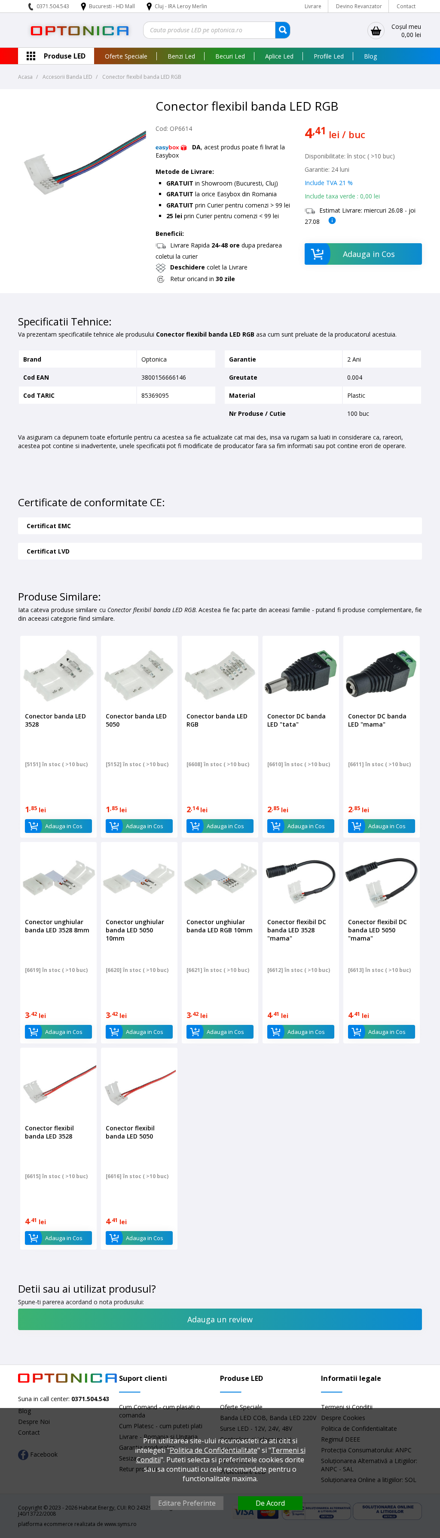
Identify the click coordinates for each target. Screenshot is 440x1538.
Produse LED (65, 56)
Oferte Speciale (126, 56)
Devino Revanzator (359, 6)
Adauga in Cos (369, 254)
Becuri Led (230, 56)
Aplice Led (279, 56)
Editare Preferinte (187, 1503)
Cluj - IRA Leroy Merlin (181, 6)
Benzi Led (181, 56)
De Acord (270, 1503)
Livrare (313, 6)
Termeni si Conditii (347, 1407)
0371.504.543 (53, 6)
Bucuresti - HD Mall (112, 6)
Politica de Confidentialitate (213, 1450)
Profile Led (329, 56)
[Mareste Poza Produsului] (82, 224)
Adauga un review (220, 1319)
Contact (406, 6)
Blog (370, 56)
